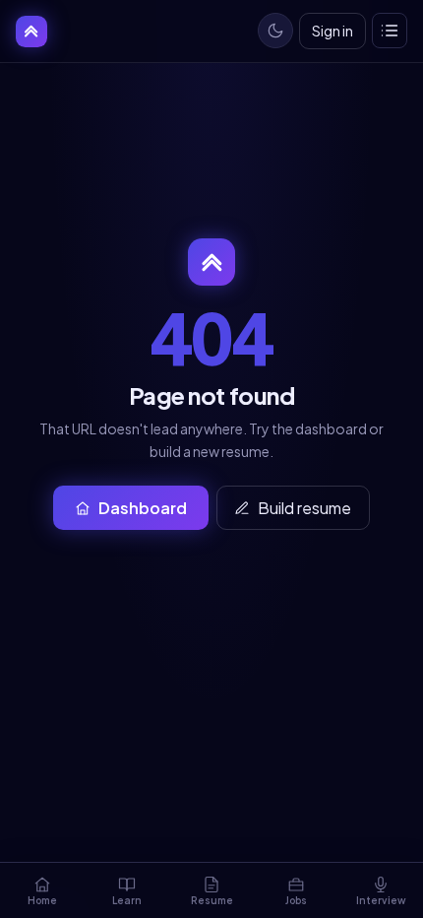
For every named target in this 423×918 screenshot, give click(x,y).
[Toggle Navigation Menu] (389, 30)
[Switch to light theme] (275, 30)
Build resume (304, 507)
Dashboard (142, 507)
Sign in (332, 30)
